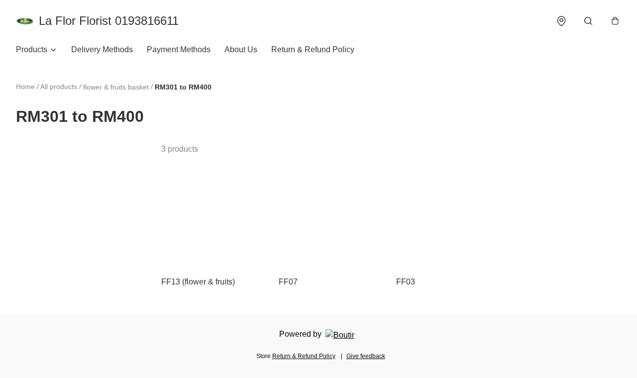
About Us (240, 49)
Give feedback (365, 356)
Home (25, 87)
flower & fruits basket (116, 87)
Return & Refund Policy (312, 49)
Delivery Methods (102, 49)
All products (58, 87)
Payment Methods (179, 49)
